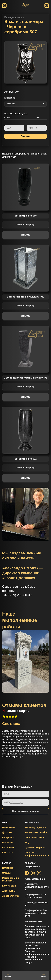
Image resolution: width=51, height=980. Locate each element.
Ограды (6, 873)
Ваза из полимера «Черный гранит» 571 (25, 378)
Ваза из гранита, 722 (26, 459)
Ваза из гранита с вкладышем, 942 (25, 297)
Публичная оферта (35, 847)
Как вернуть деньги (35, 827)
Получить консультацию (25, 811)
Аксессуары (9, 891)
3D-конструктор (10, 896)
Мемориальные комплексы (10, 879)
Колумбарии (9, 886)
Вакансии (7, 842)
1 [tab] (25, 82)
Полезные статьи (34, 837)
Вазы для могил (14, 17)
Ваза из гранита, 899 (26, 216)
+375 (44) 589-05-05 (33, 867)
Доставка (7, 832)
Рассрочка (8, 837)
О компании (8, 827)
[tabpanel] (25, 62)
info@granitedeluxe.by (33, 921)
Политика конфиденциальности (37, 854)
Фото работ (8, 847)
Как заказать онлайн (36, 832)
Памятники (8, 868)
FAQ (27, 842)
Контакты (7, 852)
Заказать (25, 235)
